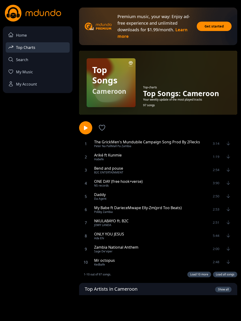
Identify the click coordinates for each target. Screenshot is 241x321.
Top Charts (25, 47)
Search (22, 59)
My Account (26, 84)
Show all (223, 289)
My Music (24, 71)
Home (21, 35)
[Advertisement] (120, 307)
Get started (214, 26)
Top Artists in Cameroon (111, 289)
